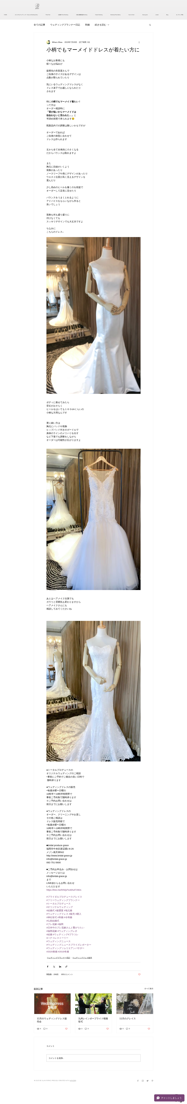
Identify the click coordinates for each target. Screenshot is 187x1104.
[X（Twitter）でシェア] (54, 966)
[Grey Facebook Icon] (138, 1080)
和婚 (87, 24)
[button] (150, 25)
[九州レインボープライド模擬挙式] (93, 1003)
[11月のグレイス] (134, 1003)
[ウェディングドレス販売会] (52, 1003)
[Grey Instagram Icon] (142, 1080)
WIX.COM (73, 1080)
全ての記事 (39, 24)
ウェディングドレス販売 (82, 958)
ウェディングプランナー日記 (65, 24)
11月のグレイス (127, 1018)
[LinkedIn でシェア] (60, 966)
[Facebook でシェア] (47, 966)
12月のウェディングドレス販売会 (52, 1020)
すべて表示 (148, 989)
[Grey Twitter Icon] (147, 1080)
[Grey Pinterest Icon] (152, 1080)
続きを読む (100, 24)
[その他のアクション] (139, 42)
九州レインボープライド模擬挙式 (93, 1020)
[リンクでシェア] (66, 966)
